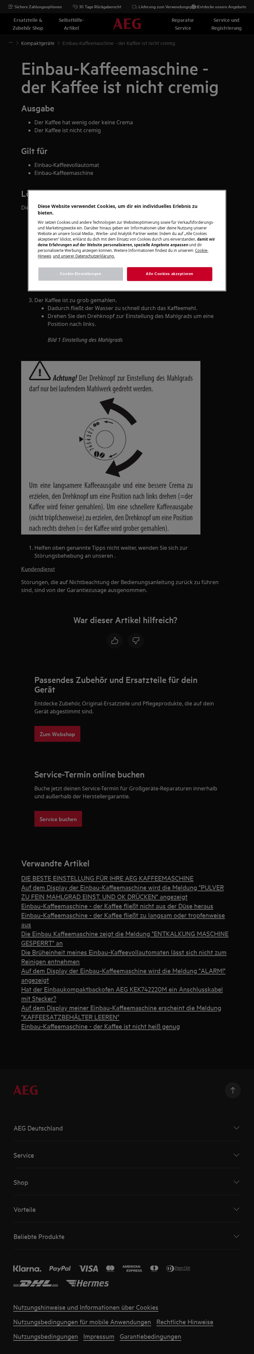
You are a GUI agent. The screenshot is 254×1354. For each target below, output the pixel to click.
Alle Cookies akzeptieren (169, 274)
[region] (127, 241)
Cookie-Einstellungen (80, 274)
